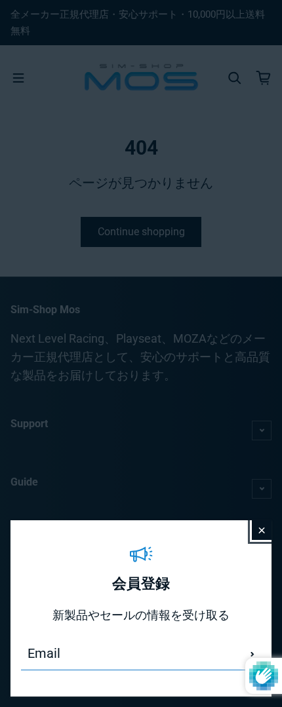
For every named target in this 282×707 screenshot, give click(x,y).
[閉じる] (262, 530)
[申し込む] (252, 654)
